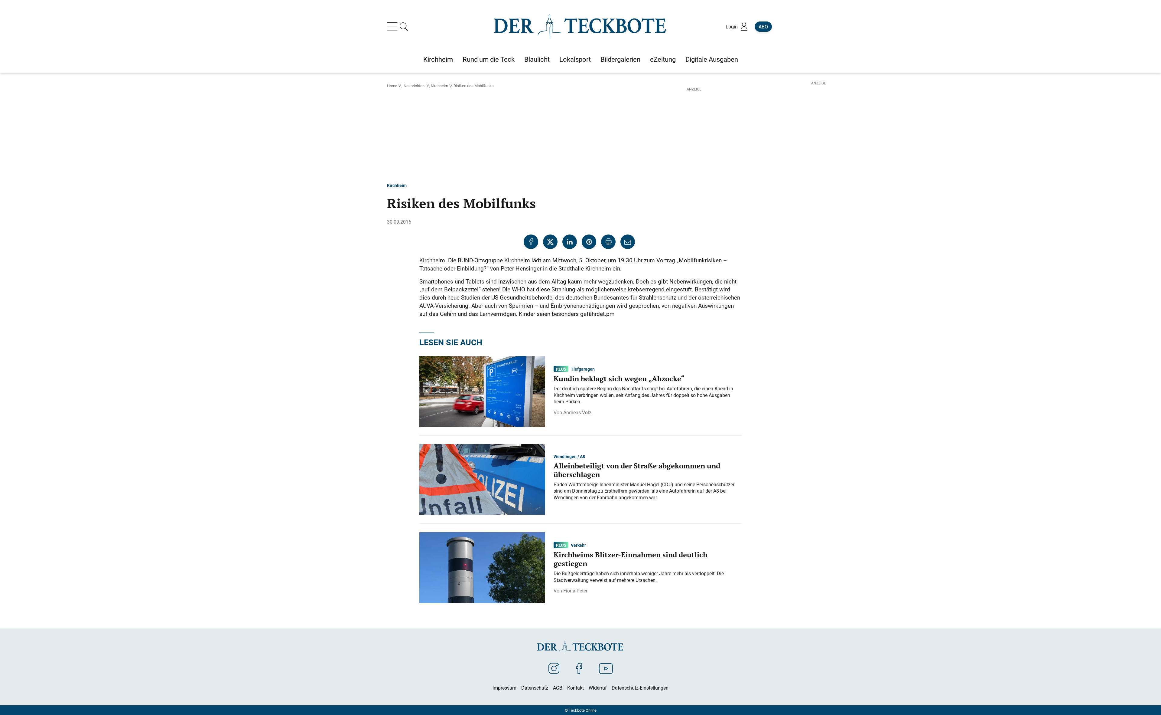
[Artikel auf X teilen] (550, 242)
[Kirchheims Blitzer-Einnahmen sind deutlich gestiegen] (482, 567)
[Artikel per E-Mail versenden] (627, 242)
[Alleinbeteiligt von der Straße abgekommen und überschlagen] (482, 479)
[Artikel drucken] (608, 242)
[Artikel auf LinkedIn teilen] (569, 242)
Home (392, 85)
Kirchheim (439, 85)
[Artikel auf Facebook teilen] (531, 242)
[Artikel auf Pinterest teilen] (589, 242)
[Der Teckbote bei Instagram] (553, 668)
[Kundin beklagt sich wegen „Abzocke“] (482, 391)
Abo (763, 26)
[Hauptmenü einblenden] (393, 26)
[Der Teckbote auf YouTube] (606, 668)
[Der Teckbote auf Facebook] (579, 668)
